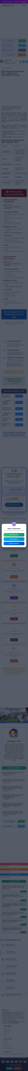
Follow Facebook (14, 543)
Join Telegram (14, 539)
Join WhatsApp (13, 534)
